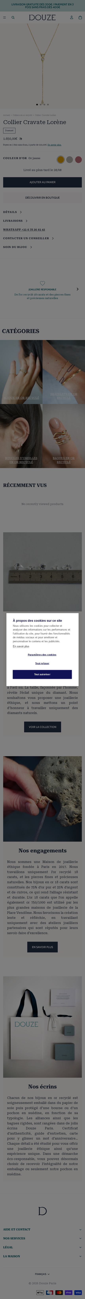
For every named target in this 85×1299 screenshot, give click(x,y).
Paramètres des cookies (42, 654)
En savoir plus (21, 646)
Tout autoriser (42, 674)
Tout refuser (42, 663)
